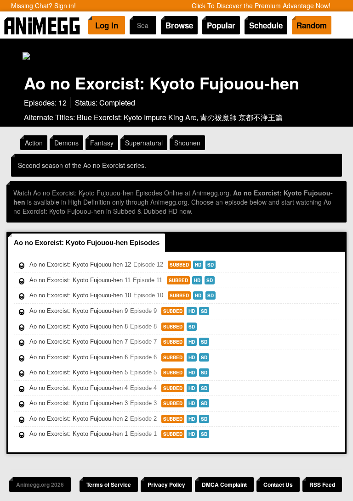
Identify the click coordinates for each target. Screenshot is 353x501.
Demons (66, 142)
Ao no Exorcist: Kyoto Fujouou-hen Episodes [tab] (86, 242)
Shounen (187, 142)
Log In (106, 25)
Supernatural (144, 142)
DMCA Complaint (224, 484)
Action (34, 142)
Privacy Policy (166, 484)
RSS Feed (322, 484)
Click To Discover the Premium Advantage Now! (261, 5)
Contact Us (278, 484)
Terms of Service (108, 484)
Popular (221, 25)
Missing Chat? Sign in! (43, 5)
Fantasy (102, 142)
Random (311, 25)
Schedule (266, 25)
